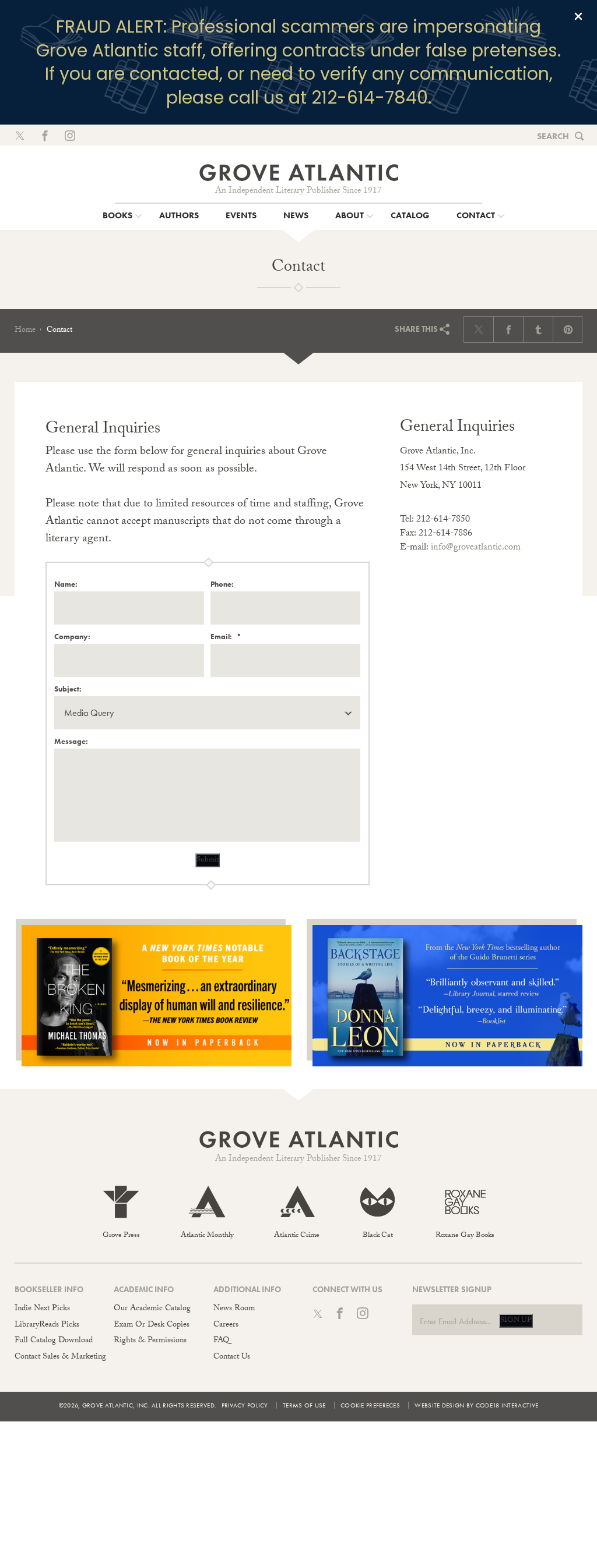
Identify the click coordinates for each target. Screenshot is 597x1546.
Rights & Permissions (150, 1341)
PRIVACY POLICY (245, 1405)
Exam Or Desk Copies (151, 1325)
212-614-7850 (443, 520)
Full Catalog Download (54, 1341)
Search (553, 136)
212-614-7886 (445, 534)
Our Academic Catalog (152, 1309)
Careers (225, 1325)
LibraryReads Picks (47, 1325)
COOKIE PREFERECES (370, 1405)
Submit (207, 860)
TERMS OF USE (304, 1405)
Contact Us (231, 1357)
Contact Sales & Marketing (60, 1357)
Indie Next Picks (42, 1309)
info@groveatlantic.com (476, 548)
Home (25, 331)
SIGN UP (516, 1320)
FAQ (221, 1341)
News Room (234, 1309)
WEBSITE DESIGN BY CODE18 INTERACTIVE (476, 1405)
